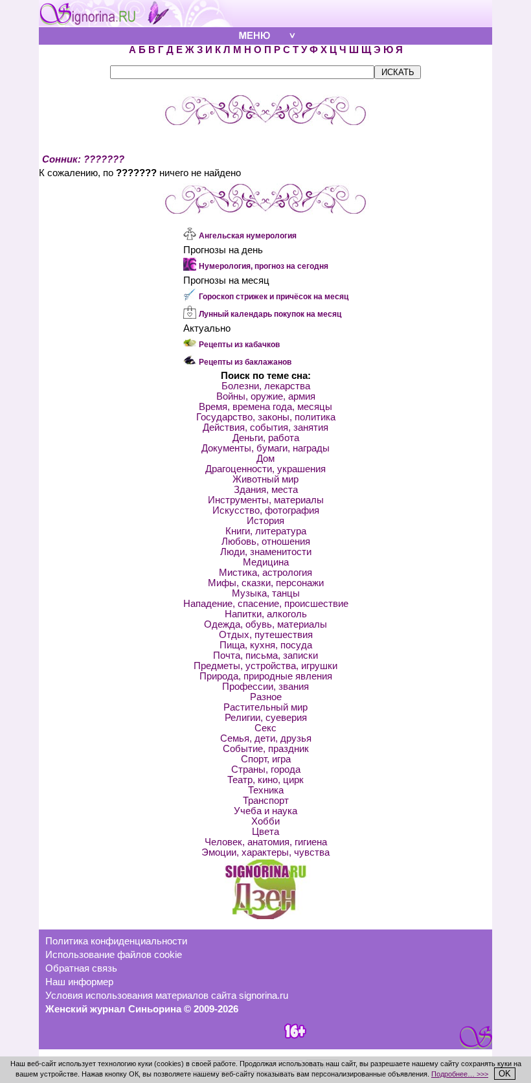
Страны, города (265, 769)
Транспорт (266, 800)
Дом (265, 458)
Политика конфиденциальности (116, 941)
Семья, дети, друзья (265, 738)
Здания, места (266, 489)
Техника (266, 790)
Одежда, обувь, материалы (265, 624)
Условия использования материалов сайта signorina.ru (166, 995)
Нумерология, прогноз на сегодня (263, 266)
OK (505, 1073)
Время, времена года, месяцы (265, 407)
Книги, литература (265, 531)
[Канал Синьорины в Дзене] (265, 916)
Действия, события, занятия (265, 427)
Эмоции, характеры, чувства (265, 852)
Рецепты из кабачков (239, 344)
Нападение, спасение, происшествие (265, 603)
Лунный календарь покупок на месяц (270, 314)
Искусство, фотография (265, 510)
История (265, 521)
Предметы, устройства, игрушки (265, 666)
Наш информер (79, 982)
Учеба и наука (265, 811)
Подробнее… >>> (459, 1074)
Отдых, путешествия (266, 635)
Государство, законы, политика (265, 417)
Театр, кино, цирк (265, 780)
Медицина (266, 562)
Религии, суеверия (266, 717)
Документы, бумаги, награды (265, 448)
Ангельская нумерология (248, 235)
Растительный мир (265, 707)
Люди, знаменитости (265, 552)
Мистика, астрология (265, 572)
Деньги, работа (265, 438)
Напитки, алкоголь (266, 614)
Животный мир (265, 479)
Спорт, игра (266, 759)
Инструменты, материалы (266, 500)
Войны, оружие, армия (265, 396)
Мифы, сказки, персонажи (266, 583)
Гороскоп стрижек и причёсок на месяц (273, 296)
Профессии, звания (265, 686)
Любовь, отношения (265, 541)
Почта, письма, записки (265, 655)
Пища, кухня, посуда (266, 645)
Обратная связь (81, 968)
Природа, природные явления (265, 676)
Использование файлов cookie (113, 955)
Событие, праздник (266, 749)
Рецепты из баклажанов (245, 362)
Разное (266, 697)
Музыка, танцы (266, 593)
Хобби (265, 821)
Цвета (265, 831)
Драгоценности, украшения (265, 469)
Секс (265, 728)
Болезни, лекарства (265, 386)
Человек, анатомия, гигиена (266, 842)
